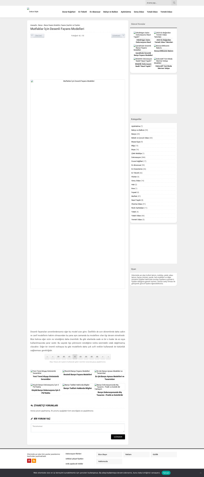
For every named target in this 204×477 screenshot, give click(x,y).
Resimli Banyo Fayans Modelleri (78, 374)
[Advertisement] (189, 68)
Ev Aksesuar (95, 12)
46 (97, 357)
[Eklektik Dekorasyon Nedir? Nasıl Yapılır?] (143, 60)
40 (64, 357)
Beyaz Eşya (135, 142)
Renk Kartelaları (137, 208)
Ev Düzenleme (137, 169)
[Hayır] (200, 472)
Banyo (40, 25)
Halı (132, 184)
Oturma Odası (136, 204)
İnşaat (133, 192)
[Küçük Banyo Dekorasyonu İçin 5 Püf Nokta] (46, 386)
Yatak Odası (152, 12)
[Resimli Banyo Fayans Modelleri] (78, 371)
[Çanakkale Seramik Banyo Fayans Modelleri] (143, 48)
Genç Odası (139, 12)
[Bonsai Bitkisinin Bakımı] (163, 47)
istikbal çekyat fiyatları (74, 459)
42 (75, 357)
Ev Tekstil (82, 12)
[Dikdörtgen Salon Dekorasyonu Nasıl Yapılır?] (143, 35)
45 (92, 357)
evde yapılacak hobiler (74, 464)
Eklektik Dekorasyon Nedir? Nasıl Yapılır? (143, 65)
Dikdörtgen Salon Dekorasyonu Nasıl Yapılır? (143, 42)
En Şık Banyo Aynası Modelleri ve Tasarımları (109, 377)
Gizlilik (155, 454)
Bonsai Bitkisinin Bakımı (163, 51)
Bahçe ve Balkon (110, 12)
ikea (133, 188)
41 (69, 357)
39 (58, 357)
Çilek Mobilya (136, 153)
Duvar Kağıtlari (68, 12)
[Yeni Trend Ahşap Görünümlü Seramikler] (46, 372)
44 (86, 357)
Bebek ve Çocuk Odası (140, 138)
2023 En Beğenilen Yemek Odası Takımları (164, 41)
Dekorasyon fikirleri (73, 454)
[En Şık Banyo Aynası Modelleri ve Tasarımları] (110, 372)
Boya (133, 149)
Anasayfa (33, 25)
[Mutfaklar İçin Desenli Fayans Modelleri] (77, 184)
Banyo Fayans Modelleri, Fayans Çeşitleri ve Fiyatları (62, 25)
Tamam (166, 473)
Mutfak (134, 196)
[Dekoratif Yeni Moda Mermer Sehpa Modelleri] (163, 61)
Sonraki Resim (118, 36)
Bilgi (133, 146)
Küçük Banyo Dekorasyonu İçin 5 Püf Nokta (46, 391)
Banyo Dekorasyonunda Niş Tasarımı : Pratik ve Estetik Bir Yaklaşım (110, 395)
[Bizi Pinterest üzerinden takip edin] (29, 461)
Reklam (128, 454)
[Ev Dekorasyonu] (42, 11)
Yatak (133, 212)
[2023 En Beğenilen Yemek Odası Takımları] (163, 35)
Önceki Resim (37, 36)
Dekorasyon (136, 157)
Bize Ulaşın (102, 454)
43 (80, 357)
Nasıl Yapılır (136, 200)
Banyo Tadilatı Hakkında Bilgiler (78, 388)
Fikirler (134, 177)
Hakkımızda (103, 461)
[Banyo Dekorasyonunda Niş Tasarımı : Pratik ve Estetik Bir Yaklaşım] (110, 387)
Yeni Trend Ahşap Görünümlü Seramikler (46, 377)
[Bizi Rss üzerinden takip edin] (34, 461)
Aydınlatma (126, 12)
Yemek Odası (166, 12)
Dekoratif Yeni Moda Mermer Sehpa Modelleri (164, 68)
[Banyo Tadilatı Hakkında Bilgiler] (78, 385)
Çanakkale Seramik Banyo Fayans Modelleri (143, 54)
